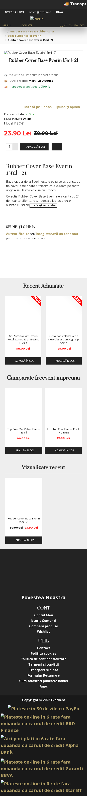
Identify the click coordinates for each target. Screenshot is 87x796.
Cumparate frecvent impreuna (43, 378)
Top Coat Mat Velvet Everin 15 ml (23, 430)
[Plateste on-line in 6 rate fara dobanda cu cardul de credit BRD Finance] (43, 723)
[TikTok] (76, 563)
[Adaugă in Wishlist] (9, 328)
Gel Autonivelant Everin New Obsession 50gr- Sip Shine (63, 339)
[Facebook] (11, 563)
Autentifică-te (17, 234)
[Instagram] (27, 563)
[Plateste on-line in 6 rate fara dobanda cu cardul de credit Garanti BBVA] (43, 768)
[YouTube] (43, 563)
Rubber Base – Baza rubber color (32, 31)
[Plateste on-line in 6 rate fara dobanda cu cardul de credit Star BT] (43, 787)
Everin (26, 119)
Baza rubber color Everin (24, 36)
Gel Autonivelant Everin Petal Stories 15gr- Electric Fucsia (23, 339)
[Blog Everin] (43, 579)
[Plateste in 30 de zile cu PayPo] (43, 708)
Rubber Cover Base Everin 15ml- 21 (24, 520)
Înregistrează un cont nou (57, 234)
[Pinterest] (60, 563)
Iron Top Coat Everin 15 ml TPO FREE (63, 430)
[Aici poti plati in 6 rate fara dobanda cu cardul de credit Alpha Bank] (43, 745)
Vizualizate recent (43, 468)
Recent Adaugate (43, 286)
